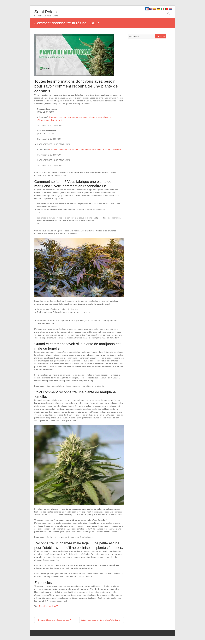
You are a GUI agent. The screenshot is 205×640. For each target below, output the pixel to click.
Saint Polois (45, 11)
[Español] (154, 9)
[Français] (147, 9)
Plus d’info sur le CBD (48, 606)
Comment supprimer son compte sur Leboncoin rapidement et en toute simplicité (85, 149)
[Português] (166, 9)
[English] (151, 9)
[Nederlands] (170, 9)
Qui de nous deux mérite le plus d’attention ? (102, 620)
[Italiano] (162, 9)
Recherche (160, 36)
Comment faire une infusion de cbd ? (53, 620)
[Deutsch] (158, 9)
